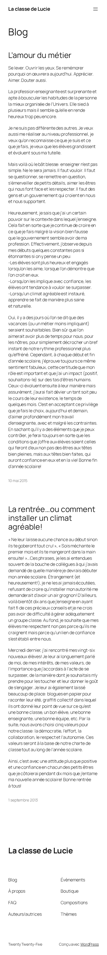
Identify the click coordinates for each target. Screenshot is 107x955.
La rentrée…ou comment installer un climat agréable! (51, 518)
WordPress (89, 944)
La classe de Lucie (29, 8)
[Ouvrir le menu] (95, 9)
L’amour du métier (39, 55)
